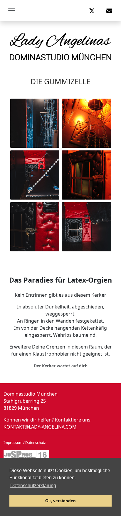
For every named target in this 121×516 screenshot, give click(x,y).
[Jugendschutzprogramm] (26, 454)
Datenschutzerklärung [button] (33, 485)
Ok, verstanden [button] (60, 500)
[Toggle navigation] (12, 10)
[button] (92, 10)
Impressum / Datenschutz (25, 442)
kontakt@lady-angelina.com (40, 427)
